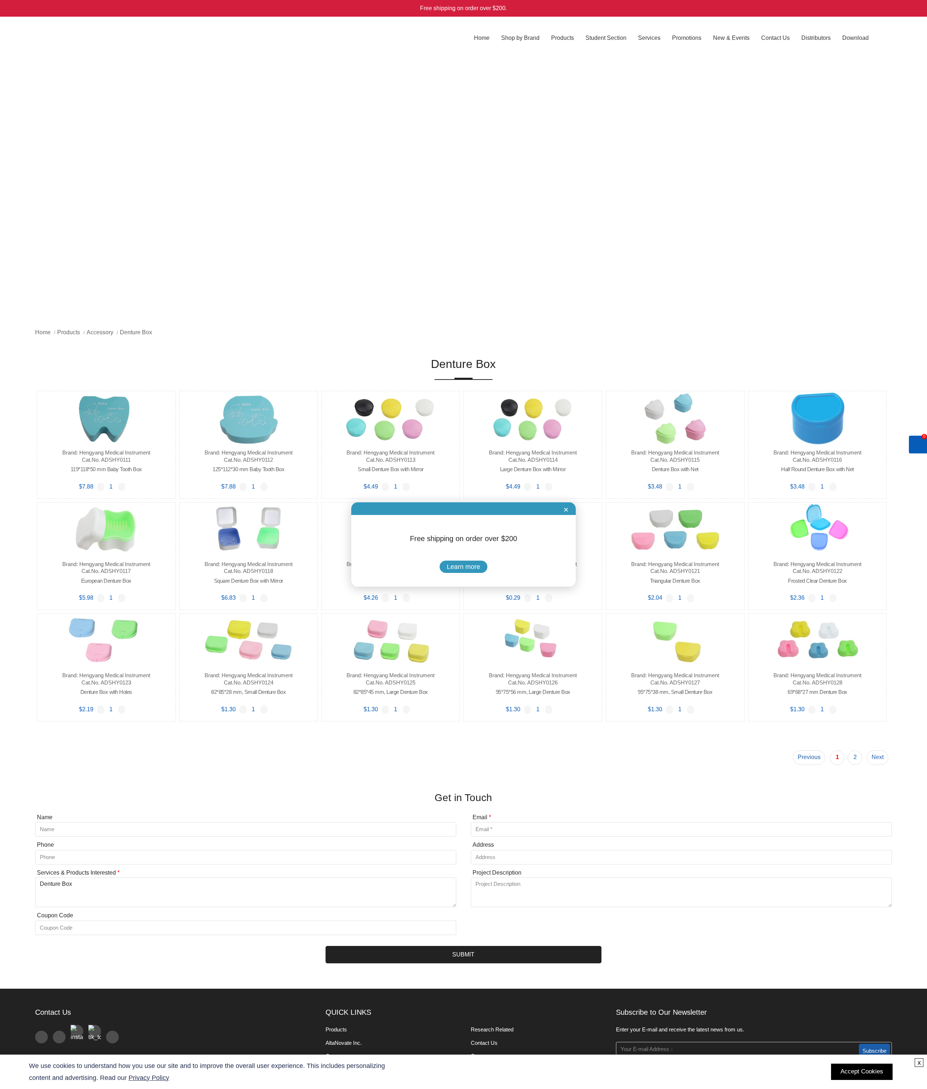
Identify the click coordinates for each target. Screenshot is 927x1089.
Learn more (463, 566)
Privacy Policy (149, 1077)
